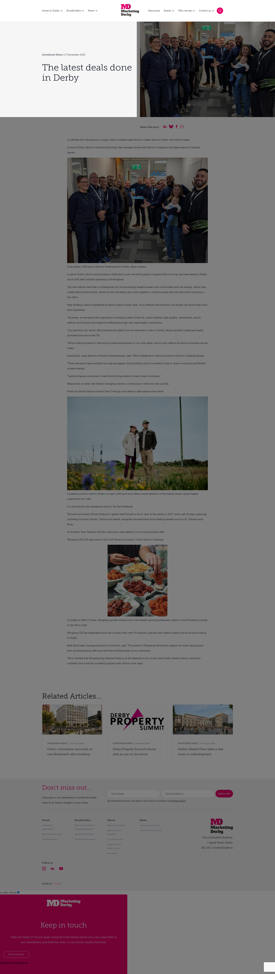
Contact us (205, 10)
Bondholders (74, 10)
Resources (154, 10)
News (91, 10)
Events (167, 10)
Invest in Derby (51, 10)
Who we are (185, 10)
